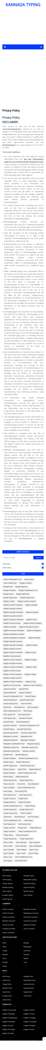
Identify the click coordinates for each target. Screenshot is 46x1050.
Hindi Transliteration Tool (12, 711)
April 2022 (23, 564)
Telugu (4, 951)
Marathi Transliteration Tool (28, 758)
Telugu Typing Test (22, 835)
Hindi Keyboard (19, 707)
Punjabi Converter (10, 799)
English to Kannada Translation (14, 631)
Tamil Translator (33, 817)
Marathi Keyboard (22, 755)
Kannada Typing (9, 729)
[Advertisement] (23, 26)
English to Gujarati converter (13, 616)
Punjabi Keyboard (9, 802)
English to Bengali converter (13, 609)
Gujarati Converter (10, 689)
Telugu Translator (9, 831)
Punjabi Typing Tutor (26, 809)
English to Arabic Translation (13, 605)
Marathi (5, 954)
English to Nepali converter (12, 649)
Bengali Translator (10, 590)
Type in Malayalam (35, 846)
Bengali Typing (8, 594)
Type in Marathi (9, 850)
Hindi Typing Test (9, 715)
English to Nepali (31, 645)
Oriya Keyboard (33, 784)
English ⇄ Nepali (29, 1025)
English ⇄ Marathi (8, 1022)
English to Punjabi (30, 660)
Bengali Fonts (8, 587)
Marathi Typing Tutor (10, 766)
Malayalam (27, 947)
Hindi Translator (32, 707)
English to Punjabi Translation (13, 667)
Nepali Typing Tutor (10, 780)
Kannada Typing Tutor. (28, 733)
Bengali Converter (26, 583)
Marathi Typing (8, 762)
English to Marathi (34, 638)
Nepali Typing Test (22, 777)
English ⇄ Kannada (9, 1010)
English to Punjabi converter (13, 663)
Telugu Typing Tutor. (26, 839)
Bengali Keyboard (21, 587)
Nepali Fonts (22, 769)
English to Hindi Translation (33, 623)
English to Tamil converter (12, 671)
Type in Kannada (20, 846)
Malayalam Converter (11, 736)
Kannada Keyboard (22, 722)
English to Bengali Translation (13, 612)
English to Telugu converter (13, 678)
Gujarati (26, 954)
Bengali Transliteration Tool (28, 590)
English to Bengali (31, 605)
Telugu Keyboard (35, 828)
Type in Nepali (21, 850)
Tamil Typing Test (9, 824)
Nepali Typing (8, 777)
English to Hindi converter (12, 623)
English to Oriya (30, 652)
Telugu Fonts (22, 828)
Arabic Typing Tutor (10, 583)
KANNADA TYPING (23, 4)
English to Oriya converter (12, 656)
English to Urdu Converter (12, 685)
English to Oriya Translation (13, 660)
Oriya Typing (8, 791)
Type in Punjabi (9, 853)
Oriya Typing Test (21, 791)
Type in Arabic (8, 842)
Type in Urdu (8, 857)
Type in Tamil (21, 853)
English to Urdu (31, 682)
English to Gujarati (32, 612)
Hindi (4, 943)
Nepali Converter (9, 769)
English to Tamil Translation (13, 674)
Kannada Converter (25, 718)
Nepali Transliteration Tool (27, 773)
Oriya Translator (9, 788)
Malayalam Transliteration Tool (14, 744)
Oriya (4, 958)
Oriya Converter (9, 784)
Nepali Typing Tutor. (26, 780)
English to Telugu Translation (13, 682)
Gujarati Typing (30, 696)
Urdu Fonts (27, 996)
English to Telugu (30, 674)
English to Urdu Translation (33, 685)
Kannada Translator (10, 725)
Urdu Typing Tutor (21, 861)
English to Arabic (9, 601)
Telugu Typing (8, 835)
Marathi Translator (10, 758)
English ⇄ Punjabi (8, 1029)
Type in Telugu (33, 853)
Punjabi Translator (24, 802)
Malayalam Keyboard (11, 740)
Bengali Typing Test (22, 594)
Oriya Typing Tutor (10, 795)
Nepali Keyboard (35, 769)
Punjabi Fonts (23, 799)
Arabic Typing (29, 579)
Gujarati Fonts (23, 689)
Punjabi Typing (30, 806)
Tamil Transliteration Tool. (12, 820)
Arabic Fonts (6, 1000)
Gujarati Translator (25, 693)
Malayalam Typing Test (11, 747)
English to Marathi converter (13, 641)
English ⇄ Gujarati (30, 1022)
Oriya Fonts (21, 784)
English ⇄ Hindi (29, 1010)
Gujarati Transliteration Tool (13, 696)
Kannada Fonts (8, 722)
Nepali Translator (9, 773)
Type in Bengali (21, 842)
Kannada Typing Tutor (11, 733)
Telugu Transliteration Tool (27, 831)
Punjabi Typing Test (10, 809)
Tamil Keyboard (19, 817)
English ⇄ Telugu (30, 1018)
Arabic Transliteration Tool (12, 579)
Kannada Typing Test (24, 729)
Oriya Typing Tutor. (25, 795)
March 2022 (23, 568)
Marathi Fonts (8, 755)
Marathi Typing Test (22, 762)
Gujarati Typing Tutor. (11, 704)
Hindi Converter (26, 704)
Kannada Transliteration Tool (29, 725)
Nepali (26, 958)
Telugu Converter (9, 828)
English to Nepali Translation (13, 652)
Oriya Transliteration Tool (26, 788)
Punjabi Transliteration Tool (13, 806)
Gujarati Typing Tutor (27, 700)
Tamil (4, 947)
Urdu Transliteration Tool (23, 857)
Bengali (26, 943)
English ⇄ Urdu (29, 1029)
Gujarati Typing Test (10, 700)
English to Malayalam (34, 631)
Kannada (27, 951)
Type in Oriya (33, 850)
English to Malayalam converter (14, 634)
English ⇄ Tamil (29, 1014)
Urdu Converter (29, 929)
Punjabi (5, 962)
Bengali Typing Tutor (10, 598)
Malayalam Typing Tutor (30, 747)
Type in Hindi (8, 846)
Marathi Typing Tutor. (27, 766)
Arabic (4, 966)
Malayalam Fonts (26, 736)
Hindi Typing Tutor (24, 715)
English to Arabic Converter (27, 601)
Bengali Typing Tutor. (27, 598)
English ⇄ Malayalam (9, 1018)
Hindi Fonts (7, 707)
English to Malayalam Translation (14, 638)
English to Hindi (31, 620)
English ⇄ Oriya (7, 1025)
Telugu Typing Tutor (10, 839)
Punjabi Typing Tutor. (11, 813)
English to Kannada (10, 627)
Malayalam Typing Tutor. (12, 751)
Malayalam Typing (33, 744)
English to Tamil (31, 667)
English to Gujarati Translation (13, 620)
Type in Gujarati (34, 842)
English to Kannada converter (29, 627)
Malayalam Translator (28, 740)
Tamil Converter (26, 813)
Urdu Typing (8, 861)
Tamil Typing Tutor (24, 824)
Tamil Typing (28, 820)
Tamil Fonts (7, 817)
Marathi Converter (29, 751)
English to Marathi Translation (13, 645)
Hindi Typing (28, 711)
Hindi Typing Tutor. (10, 718)
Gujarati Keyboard (10, 693)
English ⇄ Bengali (8, 1014)
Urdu (25, 962)
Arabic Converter (8, 932)
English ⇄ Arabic (8, 1033)
